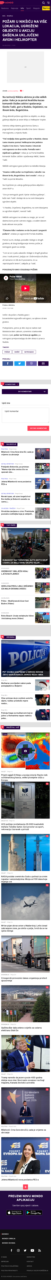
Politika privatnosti (9, 1271)
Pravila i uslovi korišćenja (37, 1271)
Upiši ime (6, 403)
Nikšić (17, 352)
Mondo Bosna (8, 1243)
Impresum (5, 1262)
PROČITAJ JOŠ (12, 728)
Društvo (10, 16)
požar (7, 352)
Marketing (31, 1257)
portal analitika (13, 91)
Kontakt (30, 1262)
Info (3, 16)
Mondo (5, 1234)
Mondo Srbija (8, 1239)
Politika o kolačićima (9, 1266)
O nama (4, 1257)
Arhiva (29, 1266)
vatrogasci (29, 352)
